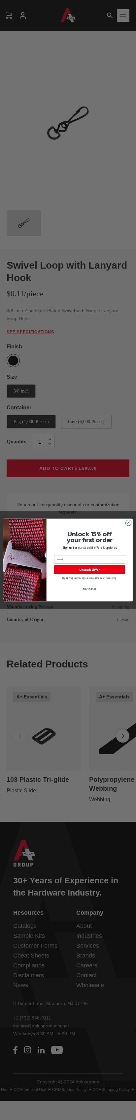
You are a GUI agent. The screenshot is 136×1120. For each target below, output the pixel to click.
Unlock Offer (89, 569)
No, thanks (89, 589)
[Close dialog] (128, 523)
